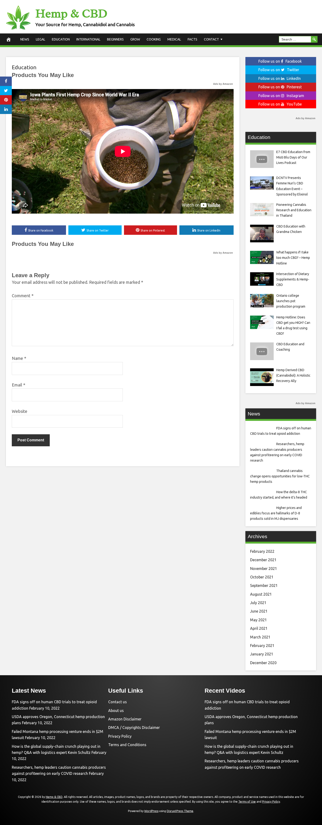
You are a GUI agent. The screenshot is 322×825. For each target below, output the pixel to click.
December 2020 (263, 663)
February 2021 (262, 645)
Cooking (154, 39)
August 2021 (261, 594)
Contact (211, 39)
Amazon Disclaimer (124, 719)
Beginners (115, 39)
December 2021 (263, 560)
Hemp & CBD (71, 13)
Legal (40, 39)
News (24, 39)
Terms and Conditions (127, 745)
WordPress (151, 811)
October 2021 (261, 577)
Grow (135, 39)
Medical (174, 39)
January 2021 (261, 654)
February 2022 (262, 551)
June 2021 (259, 611)
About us (116, 710)
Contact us (117, 702)
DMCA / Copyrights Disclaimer (134, 727)
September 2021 (264, 585)
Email (18, 384)
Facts (192, 39)
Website (19, 411)
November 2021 (263, 568)
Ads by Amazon (223, 83)
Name (19, 358)
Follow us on (280, 61)
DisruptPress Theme (180, 811)
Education (61, 39)
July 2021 (258, 603)
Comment (22, 295)
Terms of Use (247, 801)
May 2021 (258, 620)
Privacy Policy (120, 736)
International (88, 39)
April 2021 (259, 628)
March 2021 (260, 637)
